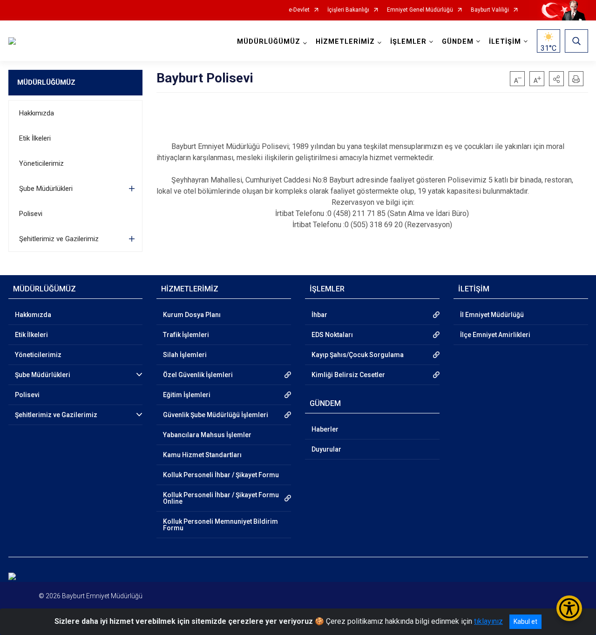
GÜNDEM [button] (458, 42)
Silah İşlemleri (185, 354)
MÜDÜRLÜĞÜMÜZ (46, 82)
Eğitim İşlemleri (186, 395)
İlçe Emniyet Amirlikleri (495, 334)
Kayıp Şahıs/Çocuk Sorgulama (358, 354)
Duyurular (326, 449)
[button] (556, 78)
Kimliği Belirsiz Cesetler (348, 374)
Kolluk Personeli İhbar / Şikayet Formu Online (221, 498)
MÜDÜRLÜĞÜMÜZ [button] (268, 42)
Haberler (325, 429)
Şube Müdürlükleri (46, 188)
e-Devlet (299, 10)
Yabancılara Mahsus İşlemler (207, 435)
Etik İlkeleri (35, 138)
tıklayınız (488, 621)
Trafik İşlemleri (186, 334)
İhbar (319, 314)
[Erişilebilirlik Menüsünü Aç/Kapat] (569, 608)
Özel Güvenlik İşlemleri (198, 374)
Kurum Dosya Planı (192, 314)
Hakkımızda (36, 113)
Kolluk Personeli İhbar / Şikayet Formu (221, 475)
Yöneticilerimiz (41, 163)
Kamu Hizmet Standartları (202, 455)
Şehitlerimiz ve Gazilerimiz (59, 239)
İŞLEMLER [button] (408, 42)
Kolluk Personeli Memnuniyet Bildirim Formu (220, 525)
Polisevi (30, 213)
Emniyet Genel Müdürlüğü (420, 10)
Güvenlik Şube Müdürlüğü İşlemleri (215, 415)
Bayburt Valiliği (490, 10)
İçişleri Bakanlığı (348, 10)
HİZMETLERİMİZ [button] (345, 42)
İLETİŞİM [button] (505, 42)
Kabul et (525, 621)
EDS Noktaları (332, 334)
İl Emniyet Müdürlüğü (492, 314)
